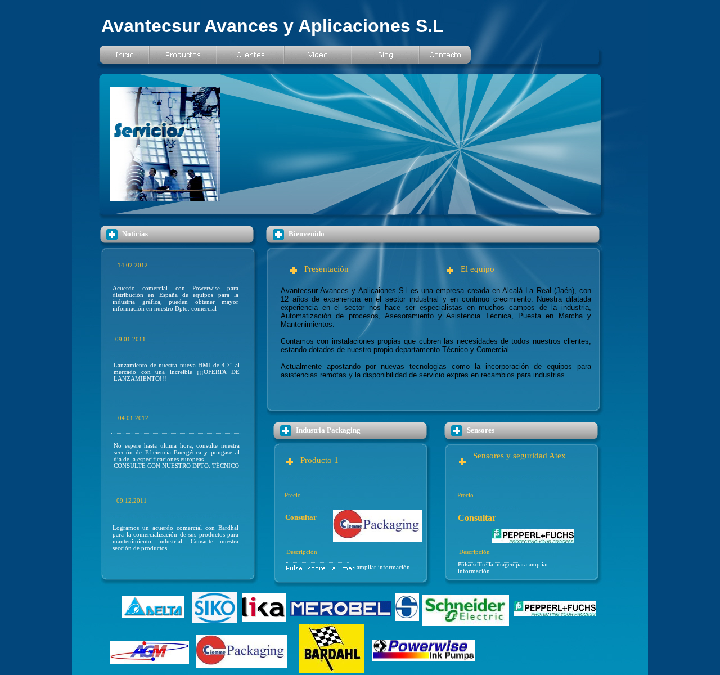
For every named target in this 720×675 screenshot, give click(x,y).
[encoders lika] (264, 618)
